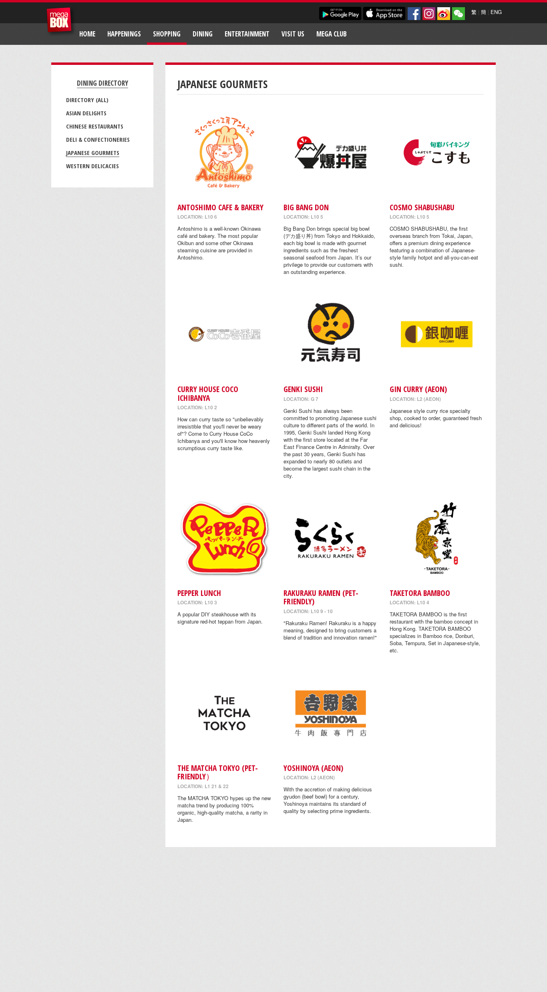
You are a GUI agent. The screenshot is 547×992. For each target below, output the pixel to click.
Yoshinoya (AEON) (313, 768)
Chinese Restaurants (94, 126)
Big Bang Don (306, 207)
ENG (496, 12)
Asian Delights (86, 113)
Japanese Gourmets (92, 153)
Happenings (124, 33)
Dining (203, 33)
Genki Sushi (303, 389)
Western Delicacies (92, 166)
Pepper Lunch (199, 593)
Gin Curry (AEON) (418, 389)
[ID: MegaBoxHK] (458, 13)
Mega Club (331, 33)
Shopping (167, 33)
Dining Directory (102, 83)
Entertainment (247, 33)
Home (87, 33)
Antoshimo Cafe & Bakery (220, 207)
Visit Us (293, 33)
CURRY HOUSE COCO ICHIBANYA (207, 393)
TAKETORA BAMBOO (420, 593)
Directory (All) (87, 100)
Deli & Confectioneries (98, 139)
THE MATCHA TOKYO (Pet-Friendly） (217, 772)
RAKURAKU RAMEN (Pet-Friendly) (321, 597)
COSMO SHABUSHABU (422, 207)
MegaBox (61, 22)
